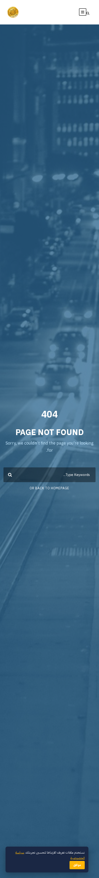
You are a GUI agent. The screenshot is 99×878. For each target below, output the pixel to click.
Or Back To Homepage (49, 488)
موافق (77, 865)
